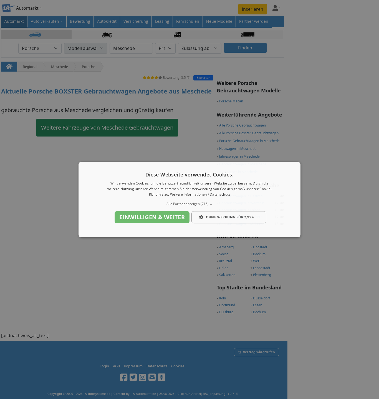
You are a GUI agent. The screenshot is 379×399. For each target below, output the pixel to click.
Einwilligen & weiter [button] (152, 217)
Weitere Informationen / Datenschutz (200, 194)
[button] (189, 203)
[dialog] (189, 199)
